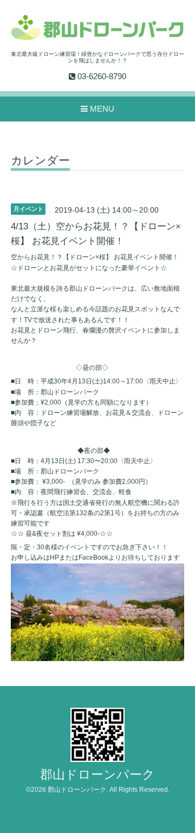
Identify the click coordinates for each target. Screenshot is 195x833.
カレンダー (40, 160)
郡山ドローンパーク (97, 774)
